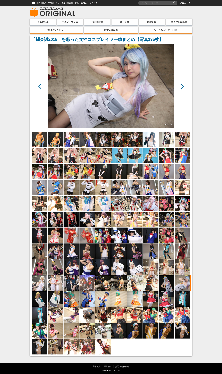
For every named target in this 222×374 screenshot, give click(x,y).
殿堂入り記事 (111, 30)
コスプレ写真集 (179, 22)
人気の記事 (43, 22)
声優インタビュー (56, 30)
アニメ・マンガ (70, 22)
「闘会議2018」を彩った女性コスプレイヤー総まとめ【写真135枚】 (97, 39)
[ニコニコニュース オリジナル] (53, 12)
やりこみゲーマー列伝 (165, 30)
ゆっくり (124, 22)
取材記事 (151, 22)
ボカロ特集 (97, 22)
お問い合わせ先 (122, 366)
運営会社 (108, 366)
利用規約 (96, 366)
